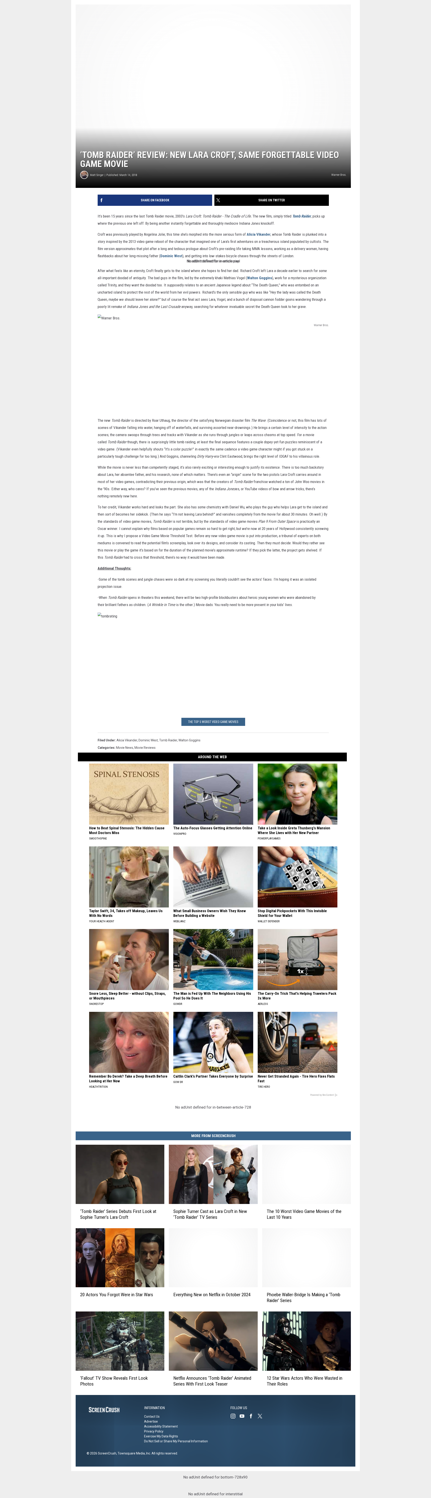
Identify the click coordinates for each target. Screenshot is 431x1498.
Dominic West (171, 256)
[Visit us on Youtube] (243, 1416)
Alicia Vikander (258, 234)
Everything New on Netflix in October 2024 (212, 1294)
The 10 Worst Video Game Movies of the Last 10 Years (304, 1214)
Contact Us (152, 1416)
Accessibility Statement (161, 1426)
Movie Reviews (145, 747)
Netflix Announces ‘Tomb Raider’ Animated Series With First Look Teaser (212, 1381)
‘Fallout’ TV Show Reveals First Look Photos (114, 1381)
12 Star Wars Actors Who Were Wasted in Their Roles (304, 1381)
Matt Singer (96, 175)
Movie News (124, 747)
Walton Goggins (259, 278)
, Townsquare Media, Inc (133, 1453)
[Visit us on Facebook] (252, 1416)
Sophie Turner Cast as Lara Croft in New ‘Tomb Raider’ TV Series (210, 1214)
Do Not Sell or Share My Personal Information (176, 1441)
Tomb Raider (301, 216)
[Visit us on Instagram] (234, 1416)
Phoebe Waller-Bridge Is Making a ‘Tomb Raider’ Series (303, 1297)
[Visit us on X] (261, 1416)
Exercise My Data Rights (161, 1436)
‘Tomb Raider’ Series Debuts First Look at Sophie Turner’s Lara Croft (118, 1214)
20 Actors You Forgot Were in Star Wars (116, 1294)
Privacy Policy (153, 1431)
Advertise (151, 1421)
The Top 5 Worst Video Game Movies (213, 722)
